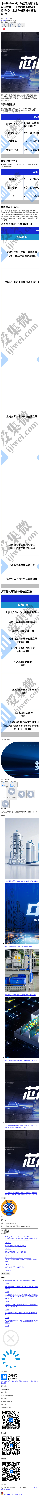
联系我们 (19, 1381)
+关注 (3, 1198)
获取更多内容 (5, 1273)
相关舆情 (3, 20)
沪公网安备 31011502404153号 (13, 1494)
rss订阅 (4, 1383)
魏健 (6, 18)
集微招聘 (14, 1381)
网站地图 (25, 1381)
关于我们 (31, 1381)
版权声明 (9, 1381)
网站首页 (3, 1381)
